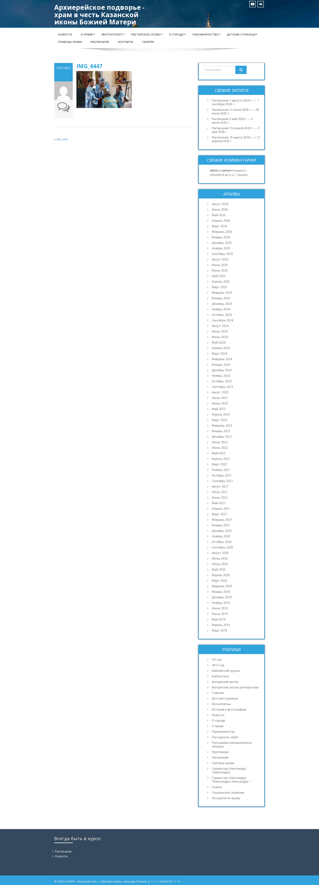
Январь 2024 (221, 364)
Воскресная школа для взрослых (235, 687)
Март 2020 (219, 580)
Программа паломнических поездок (232, 744)
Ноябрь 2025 (221, 248)
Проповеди (220, 752)
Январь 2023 (221, 431)
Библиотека (220, 676)
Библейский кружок (226, 671)
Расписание (99, 42)
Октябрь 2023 (221, 381)
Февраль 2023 (222, 425)
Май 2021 (218, 503)
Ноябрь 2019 (221, 603)
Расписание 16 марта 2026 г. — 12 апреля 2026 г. (236, 139)
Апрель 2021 (221, 508)
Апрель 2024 (221, 348)
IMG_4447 (62, 139)
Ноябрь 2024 (221, 309)
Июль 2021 (220, 492)
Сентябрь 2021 (222, 481)
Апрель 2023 (221, 414)
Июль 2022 (220, 442)
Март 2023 (219, 420)
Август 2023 (220, 392)
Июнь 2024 (220, 337)
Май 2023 (218, 409)
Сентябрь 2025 (222, 254)
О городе (176, 34)
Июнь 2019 (220, 614)
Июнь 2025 (220, 270)
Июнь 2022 (220, 448)
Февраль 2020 (222, 586)
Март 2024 (219, 353)
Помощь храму (70, 42)
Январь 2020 (221, 592)
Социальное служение (228, 792)
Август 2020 (220, 553)
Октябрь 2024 (221, 315)
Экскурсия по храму (226, 798)
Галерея (148, 42)
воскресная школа (225, 682)
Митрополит (112, 34)
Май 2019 (218, 619)
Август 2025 (220, 259)
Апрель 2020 (221, 575)
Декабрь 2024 (222, 304)
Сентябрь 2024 (222, 320)
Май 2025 (218, 276)
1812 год (218, 665)
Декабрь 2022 (222, 436)
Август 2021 (220, 486)
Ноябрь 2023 (221, 376)
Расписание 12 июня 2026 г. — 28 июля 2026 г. (235, 111)
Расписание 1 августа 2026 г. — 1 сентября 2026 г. (235, 102)
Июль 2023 (220, 398)
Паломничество (205, 34)
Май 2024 (218, 342)
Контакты (125, 42)
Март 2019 (219, 630)
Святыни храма (223, 763)
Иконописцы (221, 704)
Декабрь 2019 (222, 597)
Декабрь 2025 (222, 243)
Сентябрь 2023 (222, 387)
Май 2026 (218, 215)
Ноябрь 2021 (221, 470)
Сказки (217, 787)
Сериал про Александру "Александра (229, 770)
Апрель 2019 (221, 625)
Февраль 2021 (222, 520)
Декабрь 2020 (222, 531)
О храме (87, 34)
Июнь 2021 (220, 497)
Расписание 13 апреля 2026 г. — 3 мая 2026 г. (236, 130)
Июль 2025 (220, 265)
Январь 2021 (221, 525)
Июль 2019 (220, 608)
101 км (216, 659)
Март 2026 (219, 226)
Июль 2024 (220, 331)
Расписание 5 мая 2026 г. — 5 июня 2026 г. (232, 120)
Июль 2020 (220, 558)
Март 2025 (219, 287)
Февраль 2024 (222, 359)
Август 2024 (220, 326)
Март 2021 (219, 514)
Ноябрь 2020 (221, 536)
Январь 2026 (221, 237)
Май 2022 (218, 453)
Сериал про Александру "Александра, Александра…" (231, 779)
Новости (65, 34)
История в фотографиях (229, 709)
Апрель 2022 (221, 459)
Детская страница (241, 34)
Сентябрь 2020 (222, 547)
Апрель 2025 (221, 281)
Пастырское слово (145, 34)
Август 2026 (220, 204)
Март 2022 (219, 464)
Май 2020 (218, 569)
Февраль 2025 (222, 292)
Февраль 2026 (222, 232)
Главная (218, 693)
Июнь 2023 (220, 403)
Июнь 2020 (220, 564)
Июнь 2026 (220, 209)
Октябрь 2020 (221, 542)
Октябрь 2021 (221, 475)
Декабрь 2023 (222, 370)
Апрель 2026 (221, 220)
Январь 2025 (221, 298)
